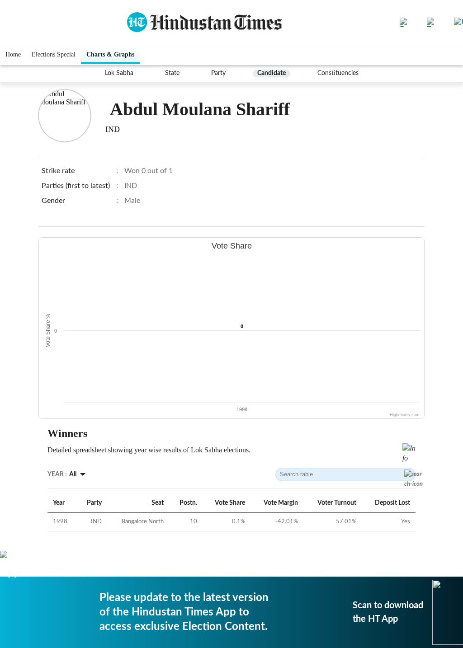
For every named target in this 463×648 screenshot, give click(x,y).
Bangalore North (143, 522)
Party (218, 73)
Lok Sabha (119, 73)
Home (13, 54)
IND (96, 522)
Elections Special (54, 54)
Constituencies (338, 73)
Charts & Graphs (110, 54)
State (172, 73)
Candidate (271, 73)
